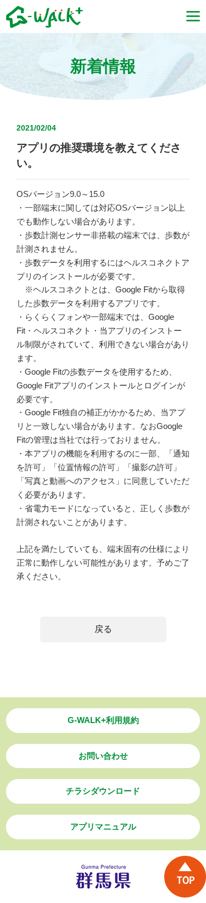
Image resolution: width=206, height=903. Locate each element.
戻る (103, 629)
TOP (185, 877)
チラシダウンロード (103, 790)
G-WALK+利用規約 (103, 720)
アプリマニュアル (103, 826)
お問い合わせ (103, 755)
